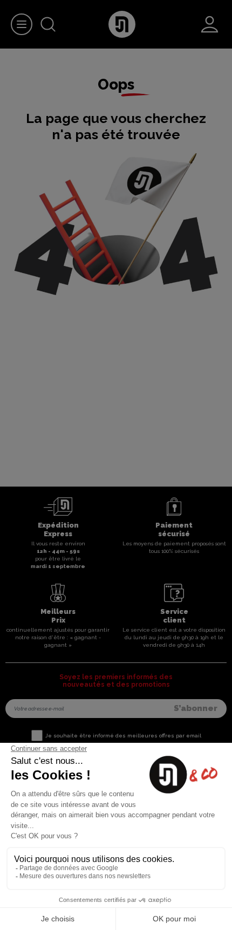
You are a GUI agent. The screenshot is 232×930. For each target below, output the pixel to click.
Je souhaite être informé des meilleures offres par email (123, 735)
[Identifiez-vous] (209, 24)
